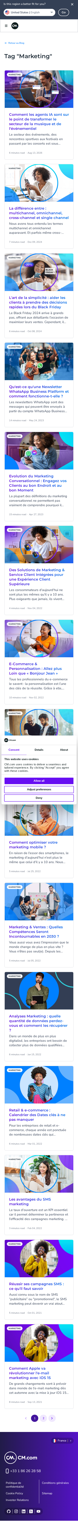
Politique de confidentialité (15, 1485)
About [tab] (64, 749)
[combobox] (29, 12)
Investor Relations (17, 1500)
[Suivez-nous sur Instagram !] (16, 1511)
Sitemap (47, 1493)
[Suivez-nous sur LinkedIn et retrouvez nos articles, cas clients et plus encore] (23, 1511)
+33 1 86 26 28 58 (25, 1471)
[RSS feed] (31, 1511)
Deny (39, 798)
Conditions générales (55, 1483)
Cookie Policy (14, 1493)
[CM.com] (15, 25)
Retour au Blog (16, 43)
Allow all (39, 780)
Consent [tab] (14, 749)
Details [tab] (39, 749)
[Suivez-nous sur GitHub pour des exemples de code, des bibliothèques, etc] (8, 1511)
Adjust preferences (39, 789)
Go (64, 12)
